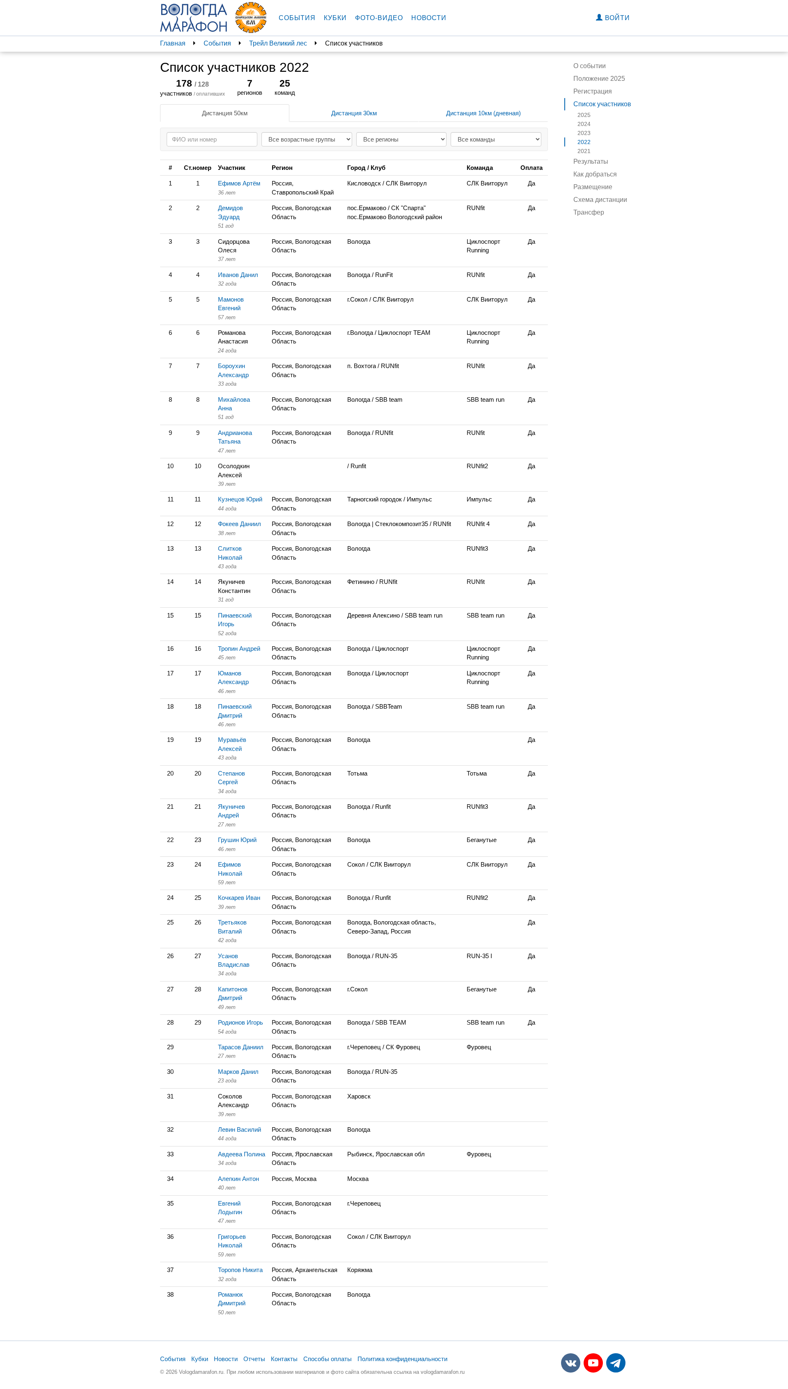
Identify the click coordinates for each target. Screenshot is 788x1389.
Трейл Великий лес (278, 43)
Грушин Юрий (237, 839)
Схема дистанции (600, 199)
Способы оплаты (327, 1358)
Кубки (335, 17)
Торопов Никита (240, 1269)
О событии (589, 65)
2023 (584, 133)
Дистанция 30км (354, 113)
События (297, 17)
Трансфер (588, 212)
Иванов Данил (238, 274)
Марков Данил (238, 1071)
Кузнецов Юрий (240, 499)
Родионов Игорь (240, 1022)
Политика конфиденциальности (402, 1358)
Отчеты (254, 1358)
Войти (616, 17)
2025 (584, 115)
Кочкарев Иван (239, 897)
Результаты (590, 161)
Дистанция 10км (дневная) (483, 113)
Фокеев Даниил (239, 523)
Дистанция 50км (224, 113)
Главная (173, 43)
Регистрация (592, 91)
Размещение (592, 186)
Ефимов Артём (239, 183)
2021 (584, 151)
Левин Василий (239, 1129)
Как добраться (595, 174)
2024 (584, 124)
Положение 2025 (599, 78)
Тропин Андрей (239, 648)
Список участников (602, 104)
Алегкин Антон (238, 1178)
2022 (584, 142)
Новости (429, 17)
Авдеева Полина (241, 1154)
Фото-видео (379, 17)
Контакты (284, 1358)
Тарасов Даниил (240, 1046)
